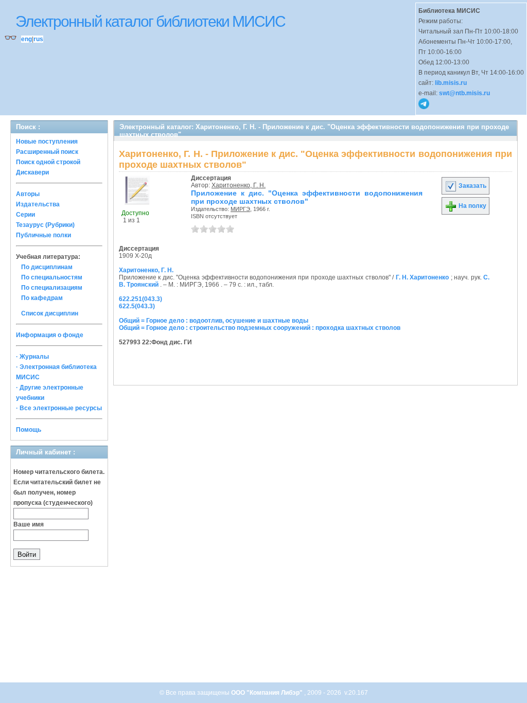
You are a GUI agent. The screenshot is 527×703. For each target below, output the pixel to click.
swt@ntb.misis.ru (464, 93)
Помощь (28, 429)
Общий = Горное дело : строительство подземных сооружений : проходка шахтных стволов (259, 327)
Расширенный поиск (47, 151)
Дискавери (32, 172)
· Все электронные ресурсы (59, 408)
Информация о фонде (49, 335)
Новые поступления (47, 141)
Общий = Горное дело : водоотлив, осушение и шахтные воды (213, 320)
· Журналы (32, 356)
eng (26, 39)
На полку (471, 205)
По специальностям (51, 277)
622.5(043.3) (137, 306)
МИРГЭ (240, 209)
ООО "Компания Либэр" (267, 692)
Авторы (28, 194)
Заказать (471, 185)
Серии (25, 214)
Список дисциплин (49, 313)
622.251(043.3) (140, 299)
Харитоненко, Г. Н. (239, 185)
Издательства (38, 204)
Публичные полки (43, 235)
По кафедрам (42, 298)
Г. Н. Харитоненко (422, 277)
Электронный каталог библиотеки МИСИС (150, 21)
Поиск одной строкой (48, 162)
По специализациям (51, 287)
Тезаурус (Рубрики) (45, 225)
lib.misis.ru (451, 82)
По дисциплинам (47, 267)
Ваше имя (28, 524)
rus (38, 39)
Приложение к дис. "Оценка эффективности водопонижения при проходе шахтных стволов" (307, 197)
